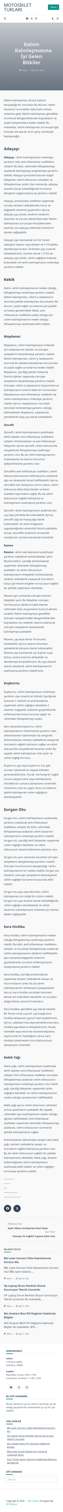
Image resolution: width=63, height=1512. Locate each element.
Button (54, 7)
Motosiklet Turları (18, 7)
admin (24, 70)
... (33, 1271)
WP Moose (11, 1504)
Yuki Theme (33, 1500)
